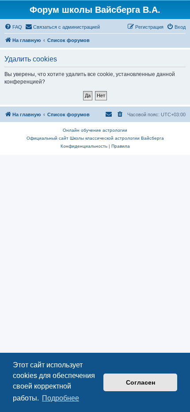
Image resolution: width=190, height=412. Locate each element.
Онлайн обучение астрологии (95, 130)
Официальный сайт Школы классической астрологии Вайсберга (95, 138)
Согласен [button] (140, 382)
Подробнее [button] (60, 398)
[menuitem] (13, 27)
